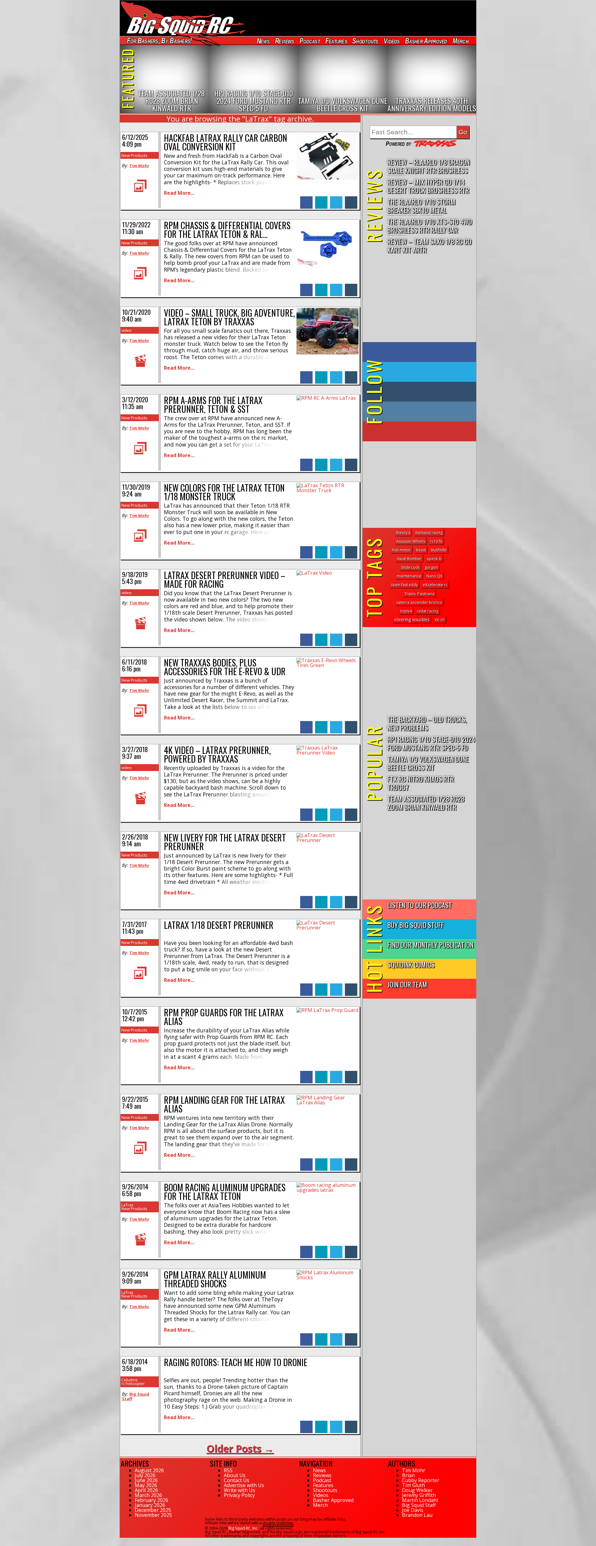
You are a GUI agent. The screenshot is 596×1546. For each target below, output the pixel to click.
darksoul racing (429, 532)
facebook (306, 199)
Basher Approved (426, 41)
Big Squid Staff (135, 1396)
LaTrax (127, 1205)
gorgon (431, 567)
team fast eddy (404, 584)
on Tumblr (428, 392)
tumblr (351, 199)
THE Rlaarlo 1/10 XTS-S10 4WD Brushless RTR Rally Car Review (429, 226)
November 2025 (153, 1515)
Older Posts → (240, 1448)
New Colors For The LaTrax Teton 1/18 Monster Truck (224, 492)
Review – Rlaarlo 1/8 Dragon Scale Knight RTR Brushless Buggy (428, 166)
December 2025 (153, 1510)
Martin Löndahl (420, 1500)
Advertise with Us (244, 1485)
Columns (129, 1380)
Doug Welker (417, 1490)
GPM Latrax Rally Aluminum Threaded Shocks (215, 1279)
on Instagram (418, 411)
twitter (336, 199)
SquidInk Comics (411, 964)
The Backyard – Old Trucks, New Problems (427, 723)
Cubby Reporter (420, 1480)
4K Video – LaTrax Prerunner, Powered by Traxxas (217, 754)
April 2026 (146, 1490)
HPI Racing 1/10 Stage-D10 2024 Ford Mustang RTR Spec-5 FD (431, 743)
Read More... (179, 192)
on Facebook (421, 352)
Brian (408, 1475)
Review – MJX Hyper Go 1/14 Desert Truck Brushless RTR (428, 185)
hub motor (401, 550)
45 (122, 1541)
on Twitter (428, 372)
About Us (235, 1475)
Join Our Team (407, 984)
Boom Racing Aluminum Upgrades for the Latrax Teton (225, 1191)
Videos (392, 41)
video (126, 330)
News (262, 41)
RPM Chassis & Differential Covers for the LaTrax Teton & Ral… (227, 229)
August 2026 (149, 1470)
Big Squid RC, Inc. (243, 1528)
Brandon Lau (417, 1515)
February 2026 (151, 1500)
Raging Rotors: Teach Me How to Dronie (235, 1362)
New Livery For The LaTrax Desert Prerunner (225, 842)
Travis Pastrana (419, 593)
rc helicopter (133, 1383)
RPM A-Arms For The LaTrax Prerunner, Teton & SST (213, 404)
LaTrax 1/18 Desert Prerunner (218, 925)
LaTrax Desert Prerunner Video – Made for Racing (224, 579)
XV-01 (440, 619)
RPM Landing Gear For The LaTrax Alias (224, 1104)
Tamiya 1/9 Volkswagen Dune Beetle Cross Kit (428, 763)
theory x (403, 532)
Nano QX (434, 576)
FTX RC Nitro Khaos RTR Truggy (420, 782)
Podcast (310, 41)
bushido (439, 550)
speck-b (434, 558)
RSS (228, 1470)
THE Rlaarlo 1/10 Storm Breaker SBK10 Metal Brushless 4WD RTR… (421, 206)
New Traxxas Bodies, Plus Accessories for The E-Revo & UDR (225, 667)
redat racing (427, 611)
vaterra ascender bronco (419, 602)
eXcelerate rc (435, 584)
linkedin (321, 199)
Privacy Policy (239, 1495)
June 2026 (146, 1480)
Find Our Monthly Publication (430, 944)
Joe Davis (412, 1510)
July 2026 (145, 1475)
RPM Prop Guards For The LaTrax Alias (224, 1016)
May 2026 (146, 1485)
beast (421, 550)
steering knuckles (412, 619)
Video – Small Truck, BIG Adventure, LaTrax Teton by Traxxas (229, 317)
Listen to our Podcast (419, 905)
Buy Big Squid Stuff (415, 925)
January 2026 (150, 1505)
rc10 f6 (436, 541)
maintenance (409, 576)
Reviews (284, 41)
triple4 (406, 611)
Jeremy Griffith (419, 1495)
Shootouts (365, 41)
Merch (460, 41)
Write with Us (239, 1490)
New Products (134, 155)
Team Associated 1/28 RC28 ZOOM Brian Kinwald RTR (425, 802)
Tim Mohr (139, 165)
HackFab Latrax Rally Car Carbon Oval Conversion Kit (225, 142)
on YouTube (424, 431)
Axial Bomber (409, 558)
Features (336, 41)
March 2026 (148, 1495)
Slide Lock (410, 567)
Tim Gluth (413, 1485)
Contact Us (236, 1480)
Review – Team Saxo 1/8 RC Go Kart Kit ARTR (429, 245)
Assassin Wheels (410, 541)
